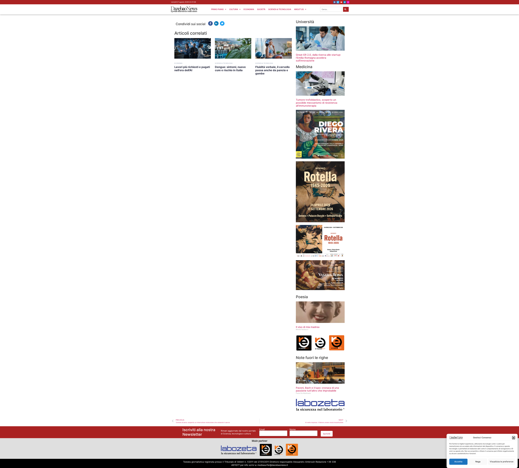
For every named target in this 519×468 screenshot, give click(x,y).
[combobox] (331, 9)
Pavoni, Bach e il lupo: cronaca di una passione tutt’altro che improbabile (317, 389)
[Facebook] (334, 2)
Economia (249, 9)
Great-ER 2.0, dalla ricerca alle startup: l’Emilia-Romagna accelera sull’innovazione (318, 57)
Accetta (458, 461)
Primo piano (217, 9)
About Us (299, 9)
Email (262, 429)
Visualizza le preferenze (501, 461)
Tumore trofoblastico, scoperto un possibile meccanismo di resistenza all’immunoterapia (316, 102)
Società (261, 9)
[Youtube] (341, 2)
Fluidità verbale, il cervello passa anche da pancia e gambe (272, 70)
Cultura (233, 9)
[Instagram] (348, 2)
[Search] (346, 9)
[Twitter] (338, 2)
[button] (513, 437)
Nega (477, 461)
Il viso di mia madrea (307, 327)
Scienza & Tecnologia (279, 9)
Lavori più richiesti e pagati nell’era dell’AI (192, 68)
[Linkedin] (344, 2)
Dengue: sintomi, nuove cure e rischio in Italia (230, 68)
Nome (293, 429)
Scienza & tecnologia (223, 63)
